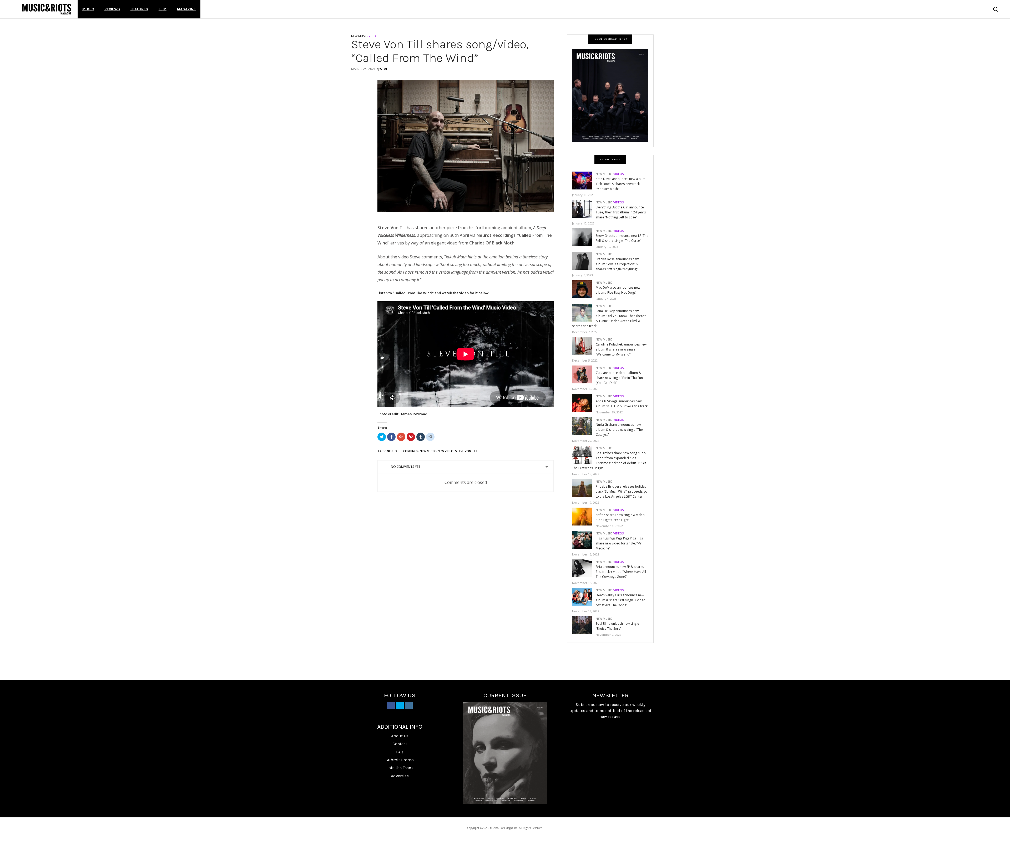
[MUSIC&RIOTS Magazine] (46, 9)
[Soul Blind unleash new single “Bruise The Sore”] (584, 624)
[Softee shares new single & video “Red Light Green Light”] (584, 516)
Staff (384, 69)
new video (445, 451)
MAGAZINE (186, 9)
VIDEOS (374, 36)
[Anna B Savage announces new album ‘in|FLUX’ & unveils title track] (584, 402)
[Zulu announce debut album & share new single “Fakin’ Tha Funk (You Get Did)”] (584, 374)
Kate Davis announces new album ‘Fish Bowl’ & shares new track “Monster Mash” (620, 184)
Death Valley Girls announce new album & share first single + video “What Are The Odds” (620, 600)
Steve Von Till (466, 451)
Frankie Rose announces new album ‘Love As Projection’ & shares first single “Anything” (617, 264)
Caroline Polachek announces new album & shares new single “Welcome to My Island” (621, 349)
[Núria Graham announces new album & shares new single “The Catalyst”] (584, 425)
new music (428, 451)
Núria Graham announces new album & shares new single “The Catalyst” (619, 429)
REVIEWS (112, 9)
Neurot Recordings (402, 451)
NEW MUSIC (359, 36)
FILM (162, 9)
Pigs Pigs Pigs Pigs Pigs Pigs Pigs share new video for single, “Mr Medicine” (619, 543)
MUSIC (88, 9)
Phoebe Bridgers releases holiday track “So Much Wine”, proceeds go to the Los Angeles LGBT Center (621, 491)
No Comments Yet (406, 466)
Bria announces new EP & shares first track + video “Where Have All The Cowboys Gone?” (621, 571)
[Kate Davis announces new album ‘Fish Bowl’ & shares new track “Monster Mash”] (584, 180)
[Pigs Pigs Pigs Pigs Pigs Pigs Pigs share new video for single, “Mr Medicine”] (584, 539)
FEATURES (139, 9)
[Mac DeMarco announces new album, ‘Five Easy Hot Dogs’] (584, 288)
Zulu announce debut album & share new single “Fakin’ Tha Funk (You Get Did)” (620, 378)
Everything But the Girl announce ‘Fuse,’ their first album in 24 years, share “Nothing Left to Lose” (621, 212)
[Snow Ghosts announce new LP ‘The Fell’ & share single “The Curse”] (584, 236)
